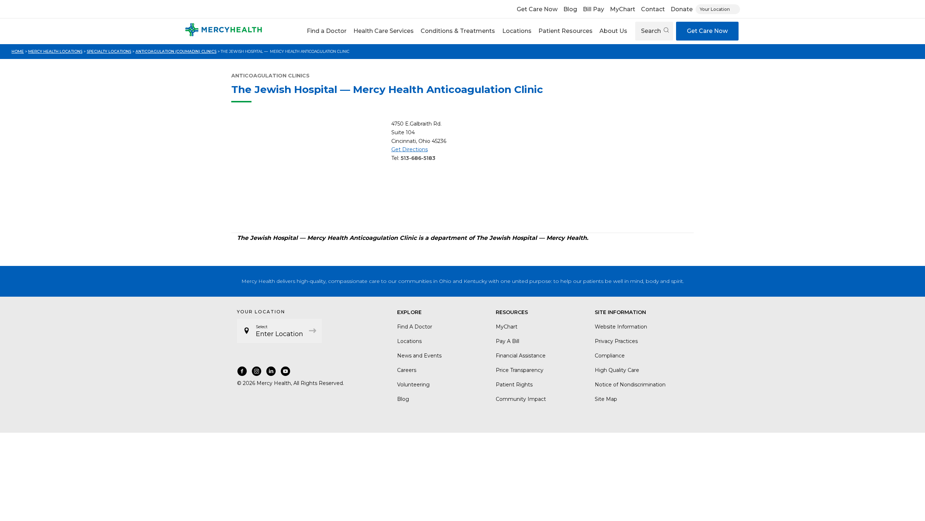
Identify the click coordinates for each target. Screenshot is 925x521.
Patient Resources (565, 30)
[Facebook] (242, 371)
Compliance (610, 355)
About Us (613, 30)
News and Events (419, 355)
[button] (326, 31)
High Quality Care (617, 370)
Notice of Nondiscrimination (630, 384)
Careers (406, 370)
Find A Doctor (414, 326)
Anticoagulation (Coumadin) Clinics (175, 51)
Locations (517, 30)
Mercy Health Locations (55, 51)
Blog (570, 9)
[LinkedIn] (271, 371)
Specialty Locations (109, 51)
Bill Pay (593, 9)
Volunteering (413, 384)
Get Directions (409, 149)
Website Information (621, 326)
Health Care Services (383, 30)
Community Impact (521, 399)
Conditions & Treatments (458, 30)
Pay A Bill (507, 341)
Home (18, 51)
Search (651, 30)
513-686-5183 (418, 158)
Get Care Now (537, 9)
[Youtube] (285, 371)
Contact (653, 9)
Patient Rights (514, 384)
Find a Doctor (327, 30)
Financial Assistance (521, 355)
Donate (682, 9)
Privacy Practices (616, 341)
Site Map (606, 399)
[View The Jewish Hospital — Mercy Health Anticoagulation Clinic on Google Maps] (308, 173)
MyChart (622, 9)
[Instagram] (256, 371)
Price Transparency (519, 370)
